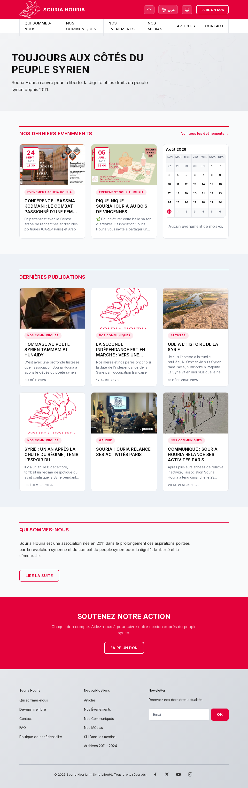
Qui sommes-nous (38, 26)
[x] (167, 774)
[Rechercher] (149, 9)
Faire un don (212, 10)
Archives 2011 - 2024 (100, 746)
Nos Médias (155, 26)
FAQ (22, 727)
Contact (214, 26)
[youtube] (178, 774)
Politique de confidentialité (40, 737)
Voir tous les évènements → (205, 133)
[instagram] (190, 774)
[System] (187, 9)
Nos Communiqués (81, 26)
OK (220, 714)
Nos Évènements (121, 26)
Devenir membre (32, 709)
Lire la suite (39, 575)
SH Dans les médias (100, 737)
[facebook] (155, 774)
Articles (186, 26)
